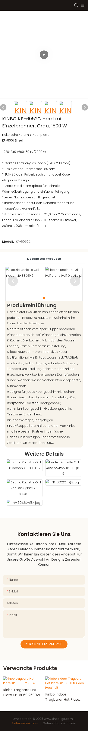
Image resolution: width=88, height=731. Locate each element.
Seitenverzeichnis (25, 723)
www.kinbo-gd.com (59, 719)
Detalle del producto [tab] (44, 259)
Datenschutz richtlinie (59, 723)
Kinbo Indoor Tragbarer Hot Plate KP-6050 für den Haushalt (62, 697)
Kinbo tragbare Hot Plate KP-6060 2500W (21, 692)
